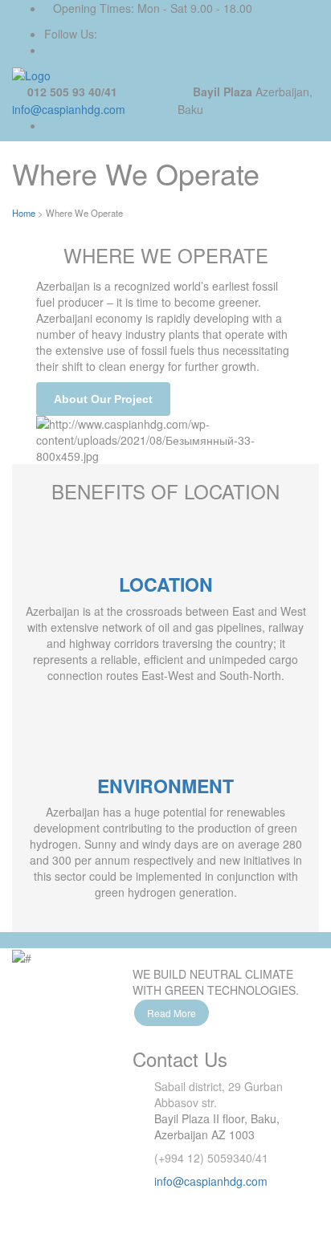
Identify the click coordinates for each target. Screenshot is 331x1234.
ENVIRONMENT (165, 785)
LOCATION (166, 584)
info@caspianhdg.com (68, 109)
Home (23, 212)
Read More (171, 1013)
